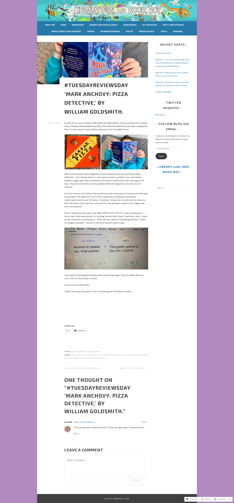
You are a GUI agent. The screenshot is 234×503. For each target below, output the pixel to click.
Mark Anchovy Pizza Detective (122, 355)
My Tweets (160, 115)
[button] (82, 152)
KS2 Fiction (106, 355)
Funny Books (86, 355)
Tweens (91, 31)
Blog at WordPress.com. (117, 498)
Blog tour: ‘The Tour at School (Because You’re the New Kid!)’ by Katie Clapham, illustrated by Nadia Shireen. (172, 62)
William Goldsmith (99, 358)
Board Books (129, 25)
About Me (50, 25)
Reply (144, 422)
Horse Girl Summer (163, 53)
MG (135, 355)
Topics (163, 31)
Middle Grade (143, 355)
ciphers (73, 355)
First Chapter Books (173, 25)
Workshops (78, 25)
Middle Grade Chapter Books (66, 31)
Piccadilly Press (77, 358)
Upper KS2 (87, 358)
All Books (75, 351)
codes (79, 355)
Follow (161, 156)
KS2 (100, 355)
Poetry (129, 31)
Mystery (67, 358)
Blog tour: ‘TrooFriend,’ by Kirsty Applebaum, (83, 368)
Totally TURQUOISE (164, 92)
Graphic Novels (147, 31)
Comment (136, 480)
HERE (72, 278)
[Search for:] (172, 188)
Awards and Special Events (104, 25)
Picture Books (149, 25)
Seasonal (178, 31)
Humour (98, 351)
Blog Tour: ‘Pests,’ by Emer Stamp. (133, 368)
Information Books (110, 31)
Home (63, 25)
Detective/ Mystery (87, 351)
